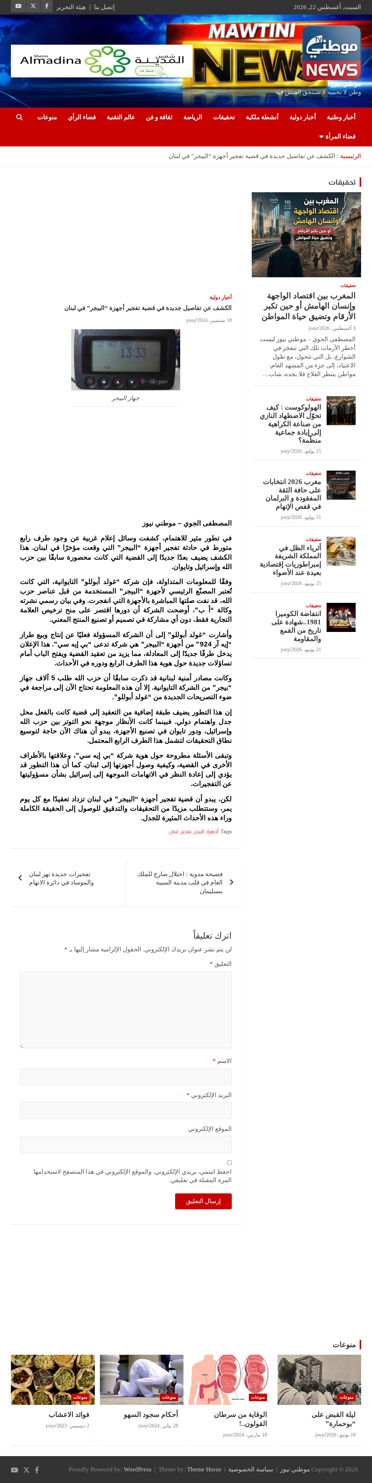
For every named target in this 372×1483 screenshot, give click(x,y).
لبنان (173, 831)
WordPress (137, 1469)
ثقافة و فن (159, 117)
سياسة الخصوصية (250, 1469)
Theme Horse (204, 1469)
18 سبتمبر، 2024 (214, 320)
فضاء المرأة (341, 136)
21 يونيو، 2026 (306, 649)
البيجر (199, 831)
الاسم (222, 1060)
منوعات (47, 117)
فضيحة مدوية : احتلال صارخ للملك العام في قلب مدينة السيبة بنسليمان (180, 883)
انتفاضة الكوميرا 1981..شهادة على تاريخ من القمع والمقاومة (296, 626)
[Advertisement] (126, 231)
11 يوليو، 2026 (306, 517)
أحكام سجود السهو (151, 1414)
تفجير (186, 831)
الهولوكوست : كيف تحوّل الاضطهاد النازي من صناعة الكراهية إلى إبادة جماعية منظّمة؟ (290, 423)
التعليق (221, 963)
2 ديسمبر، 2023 (73, 1425)
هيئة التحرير (71, 7)
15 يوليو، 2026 (306, 451)
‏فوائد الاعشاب (69, 1414)
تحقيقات (224, 117)
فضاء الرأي (82, 117)
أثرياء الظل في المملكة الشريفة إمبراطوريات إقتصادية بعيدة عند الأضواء (290, 560)
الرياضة (192, 117)
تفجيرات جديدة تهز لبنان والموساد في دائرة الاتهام (61, 878)
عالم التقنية (121, 117)
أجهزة (212, 831)
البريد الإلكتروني (209, 1095)
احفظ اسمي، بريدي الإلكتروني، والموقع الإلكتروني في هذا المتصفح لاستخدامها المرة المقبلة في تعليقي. (132, 1176)
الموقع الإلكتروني (210, 1128)
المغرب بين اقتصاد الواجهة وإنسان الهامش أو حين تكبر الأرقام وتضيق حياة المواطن (309, 306)
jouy (190, 320)
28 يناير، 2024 (163, 1425)
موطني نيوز (346, 83)
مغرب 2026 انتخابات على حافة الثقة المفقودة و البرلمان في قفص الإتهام (292, 494)
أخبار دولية (303, 117)
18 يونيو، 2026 (341, 1435)
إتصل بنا (104, 7)
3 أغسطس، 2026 (337, 328)
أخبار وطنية (341, 117)
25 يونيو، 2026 (306, 583)
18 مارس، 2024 (250, 1435)
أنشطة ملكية (262, 117)
